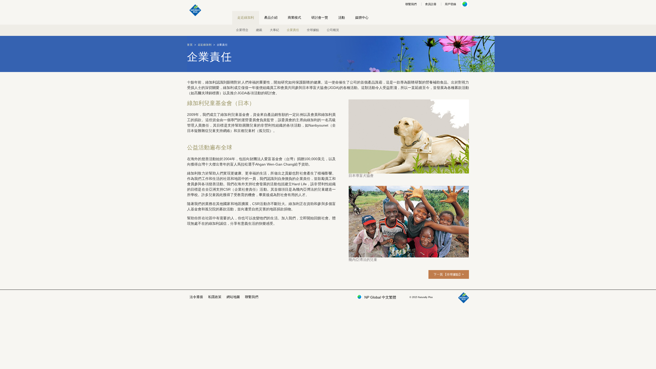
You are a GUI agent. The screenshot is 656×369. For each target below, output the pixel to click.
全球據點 (313, 30)
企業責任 (293, 30)
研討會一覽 (319, 17)
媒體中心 (361, 17)
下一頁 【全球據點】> (449, 274)
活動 (341, 17)
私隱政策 (214, 297)
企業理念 (242, 30)
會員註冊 (430, 4)
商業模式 (294, 17)
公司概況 (333, 30)
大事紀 (274, 30)
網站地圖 (233, 297)
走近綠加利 (245, 17)
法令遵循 (196, 297)
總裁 (259, 30)
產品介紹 (271, 17)
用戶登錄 (450, 4)
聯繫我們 (411, 4)
